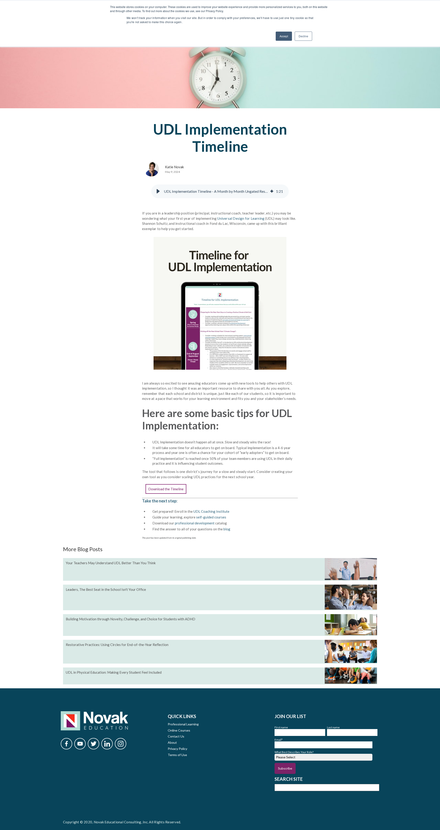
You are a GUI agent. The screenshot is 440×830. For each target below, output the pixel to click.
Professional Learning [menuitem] (183, 724)
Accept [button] (284, 36)
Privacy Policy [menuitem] (177, 749)
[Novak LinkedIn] (107, 743)
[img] (272, 191)
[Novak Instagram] (120, 743)
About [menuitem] (172, 742)
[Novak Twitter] (93, 743)
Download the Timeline (166, 489)
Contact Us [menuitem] (176, 736)
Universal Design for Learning (241, 218)
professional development (194, 523)
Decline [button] (303, 36)
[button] (158, 191)
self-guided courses (211, 517)
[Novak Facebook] (66, 743)
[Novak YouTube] (80, 743)
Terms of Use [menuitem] (177, 755)
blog (226, 529)
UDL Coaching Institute (211, 511)
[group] (220, 191)
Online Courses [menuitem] (179, 730)
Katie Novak (174, 167)
